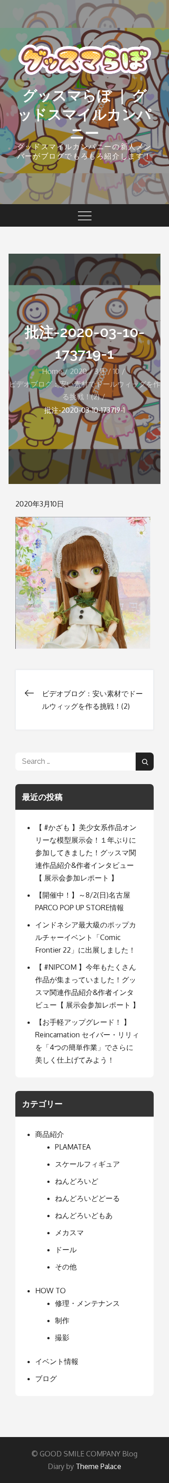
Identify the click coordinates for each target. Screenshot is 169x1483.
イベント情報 (56, 1361)
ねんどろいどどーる (87, 1198)
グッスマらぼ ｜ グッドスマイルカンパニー (84, 114)
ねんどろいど (76, 1181)
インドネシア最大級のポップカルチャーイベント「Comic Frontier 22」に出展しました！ (85, 937)
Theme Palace (98, 1466)
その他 (66, 1266)
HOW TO (50, 1290)
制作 (62, 1320)
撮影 (62, 1337)
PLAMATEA (73, 1146)
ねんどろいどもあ (84, 1215)
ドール (66, 1249)
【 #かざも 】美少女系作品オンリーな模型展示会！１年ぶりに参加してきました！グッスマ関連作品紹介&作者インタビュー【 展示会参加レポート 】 (86, 852)
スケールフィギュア (87, 1163)
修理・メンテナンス (87, 1303)
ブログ (46, 1378)
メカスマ (69, 1232)
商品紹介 (49, 1134)
